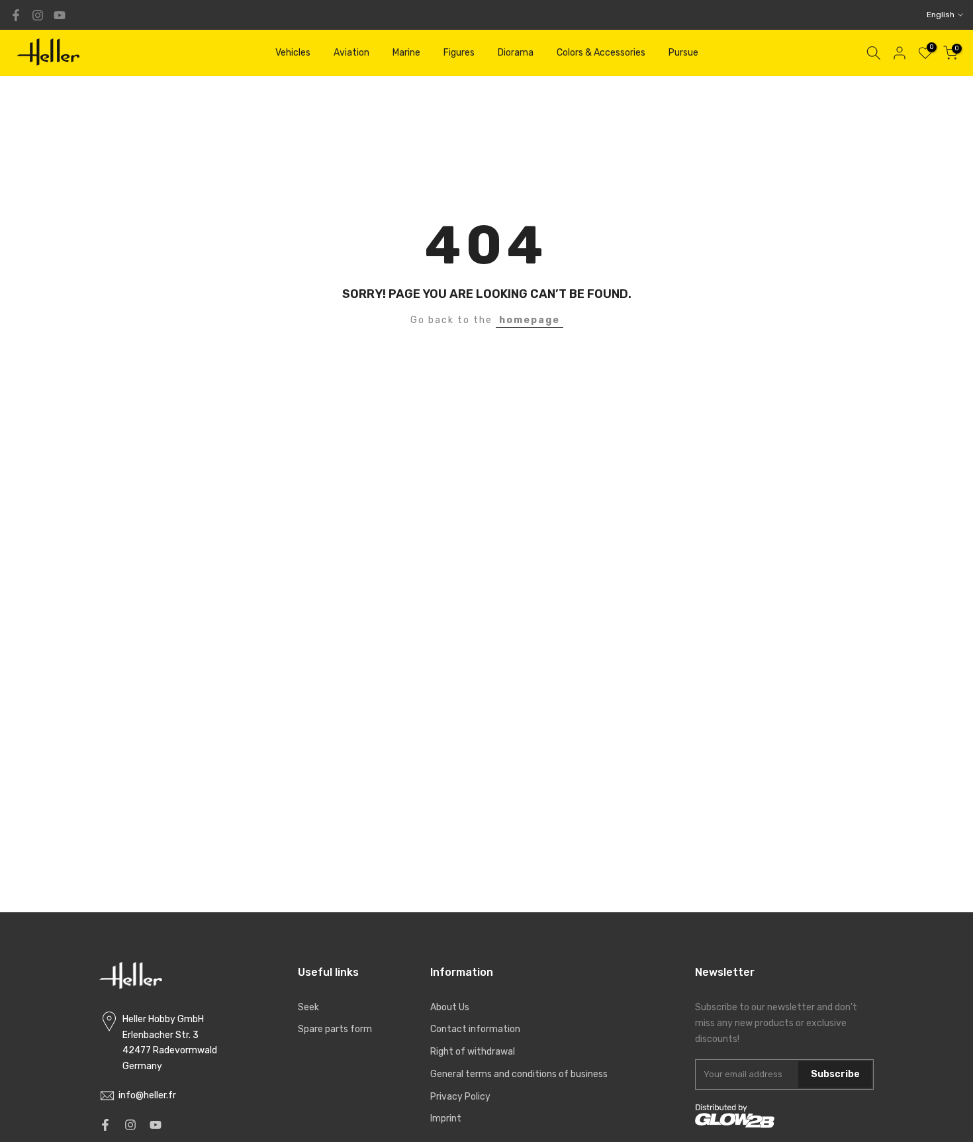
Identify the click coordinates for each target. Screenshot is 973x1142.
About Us (449, 1007)
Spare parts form (335, 1029)
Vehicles (292, 52)
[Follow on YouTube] (60, 15)
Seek (308, 1007)
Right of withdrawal (472, 1051)
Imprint (445, 1118)
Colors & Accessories (601, 52)
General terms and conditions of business (519, 1074)
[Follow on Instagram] (38, 15)
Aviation (351, 52)
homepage (529, 320)
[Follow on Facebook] (16, 15)
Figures (459, 52)
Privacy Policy (460, 1096)
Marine (406, 52)
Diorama (515, 52)
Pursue (683, 52)
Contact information (475, 1029)
